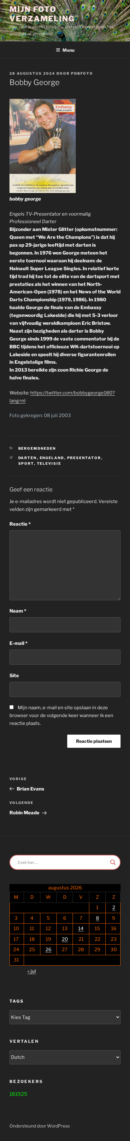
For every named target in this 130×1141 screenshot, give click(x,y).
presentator (84, 458)
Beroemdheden (37, 448)
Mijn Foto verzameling (42, 14)
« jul (31, 971)
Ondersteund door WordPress (39, 1125)
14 (81, 928)
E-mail (18, 643)
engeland (52, 458)
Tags (16, 1001)
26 (48, 949)
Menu (68, 50)
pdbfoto (82, 73)
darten (27, 458)
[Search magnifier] (113, 862)
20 (65, 939)
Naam (17, 611)
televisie (49, 463)
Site (14, 675)
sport (26, 463)
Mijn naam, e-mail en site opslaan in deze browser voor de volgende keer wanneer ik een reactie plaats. (61, 715)
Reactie (20, 524)
